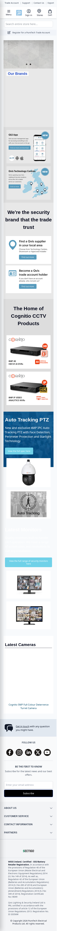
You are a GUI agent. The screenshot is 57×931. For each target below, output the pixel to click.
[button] (25, 64)
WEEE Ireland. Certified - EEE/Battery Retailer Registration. (26, 863)
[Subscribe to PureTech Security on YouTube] (46, 752)
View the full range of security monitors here (27, 553)
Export (51, 3)
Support (26, 3)
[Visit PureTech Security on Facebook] (8, 752)
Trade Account (12, 3)
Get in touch (22, 726)
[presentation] (8, 102)
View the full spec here (19, 441)
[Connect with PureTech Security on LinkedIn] (27, 752)
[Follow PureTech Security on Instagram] (18, 752)
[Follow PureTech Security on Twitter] (36, 752)
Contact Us (39, 3)
